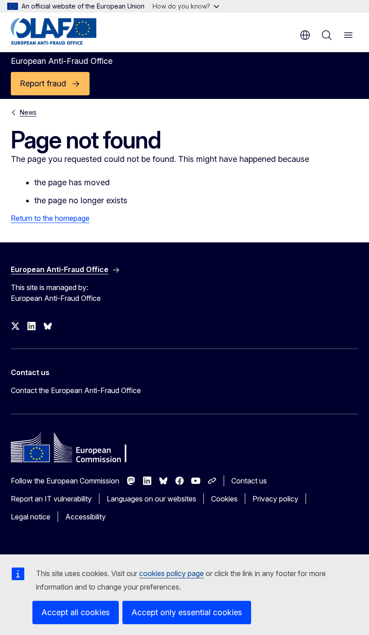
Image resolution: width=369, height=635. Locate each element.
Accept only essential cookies (186, 612)
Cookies (224, 498)
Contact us (249, 480)
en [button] (305, 35)
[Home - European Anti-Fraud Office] (65, 31)
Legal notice (30, 516)
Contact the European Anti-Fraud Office (76, 390)
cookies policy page (171, 573)
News (28, 112)
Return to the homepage (50, 218)
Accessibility (85, 516)
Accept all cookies (75, 612)
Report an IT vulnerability (51, 498)
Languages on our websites (151, 498)
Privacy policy (275, 498)
